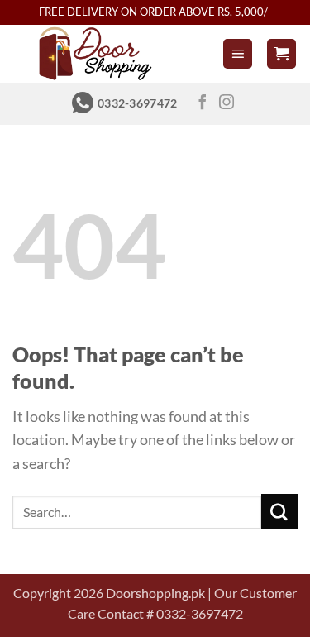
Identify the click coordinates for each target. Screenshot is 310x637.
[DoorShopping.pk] (95, 54)
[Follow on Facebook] (202, 103)
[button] (238, 54)
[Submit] (279, 511)
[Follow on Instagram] (226, 103)
